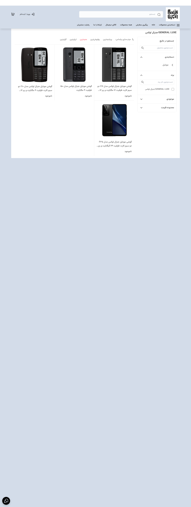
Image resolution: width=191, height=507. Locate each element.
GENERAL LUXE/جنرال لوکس (157, 89)
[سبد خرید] (13, 14)
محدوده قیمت (167, 107)
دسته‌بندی (169, 57)
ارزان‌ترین (73, 39)
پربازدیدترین (107, 39)
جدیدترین (83, 39)
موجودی (170, 99)
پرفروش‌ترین (95, 39)
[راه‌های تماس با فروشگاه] (6, 501)
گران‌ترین (63, 39)
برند (172, 75)
